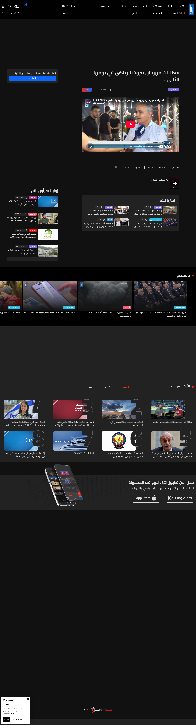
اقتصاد (110, 220)
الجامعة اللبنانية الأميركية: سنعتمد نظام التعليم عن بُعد (22, 252)
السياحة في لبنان (121, 6)
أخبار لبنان (158, 207)
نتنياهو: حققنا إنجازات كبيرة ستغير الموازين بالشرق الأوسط (23, 203)
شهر (90, 386)
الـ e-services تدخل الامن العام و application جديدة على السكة (49, 313)
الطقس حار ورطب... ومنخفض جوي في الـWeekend (126, 423)
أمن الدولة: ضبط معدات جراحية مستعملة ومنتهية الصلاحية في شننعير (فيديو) (125, 455)
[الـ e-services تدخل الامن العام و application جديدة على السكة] (50, 299)
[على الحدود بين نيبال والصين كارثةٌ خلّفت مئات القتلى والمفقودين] (105, 299)
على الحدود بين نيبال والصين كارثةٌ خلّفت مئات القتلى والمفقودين (109, 314)
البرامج (134, 13)
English (64, 13)
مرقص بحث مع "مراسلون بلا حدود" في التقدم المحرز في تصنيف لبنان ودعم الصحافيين (101, 212)
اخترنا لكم (167, 200)
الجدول (155, 13)
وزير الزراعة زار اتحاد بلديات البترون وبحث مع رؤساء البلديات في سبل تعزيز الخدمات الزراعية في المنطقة (147, 212)
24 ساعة (126, 386)
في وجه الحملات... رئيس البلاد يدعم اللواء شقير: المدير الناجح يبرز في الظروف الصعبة (148, 225)
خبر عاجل (33, 230)
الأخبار (182, 6)
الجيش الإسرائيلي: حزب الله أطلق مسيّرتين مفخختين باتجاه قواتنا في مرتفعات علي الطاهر (25, 423)
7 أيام (107, 386)
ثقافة (135, 6)
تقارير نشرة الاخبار (155, 220)
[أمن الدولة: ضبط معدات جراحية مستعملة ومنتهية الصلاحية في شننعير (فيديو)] (122, 444)
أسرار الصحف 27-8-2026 (83, 453)
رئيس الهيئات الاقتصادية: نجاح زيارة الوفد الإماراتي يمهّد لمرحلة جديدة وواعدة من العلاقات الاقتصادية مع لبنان (98, 225)
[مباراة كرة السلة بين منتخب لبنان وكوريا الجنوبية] (171, 413)
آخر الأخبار (171, 6)
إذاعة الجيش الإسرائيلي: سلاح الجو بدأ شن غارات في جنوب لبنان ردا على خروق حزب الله (25, 455)
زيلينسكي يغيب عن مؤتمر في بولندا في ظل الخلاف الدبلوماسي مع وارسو (22, 219)
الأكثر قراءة (180, 386)
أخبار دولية (32, 214)
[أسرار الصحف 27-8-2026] (73, 444)
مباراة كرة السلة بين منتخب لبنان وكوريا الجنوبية (172, 422)
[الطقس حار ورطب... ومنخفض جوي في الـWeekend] (122, 413)
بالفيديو (183, 275)
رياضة (145, 6)
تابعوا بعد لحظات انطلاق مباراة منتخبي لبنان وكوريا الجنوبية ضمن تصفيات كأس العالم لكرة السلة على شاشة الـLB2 (74, 423)
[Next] (3, 299)
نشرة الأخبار (157, 6)
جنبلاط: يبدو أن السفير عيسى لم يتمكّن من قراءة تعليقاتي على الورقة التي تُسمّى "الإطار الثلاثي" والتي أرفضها (172, 455)
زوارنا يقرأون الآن (44, 190)
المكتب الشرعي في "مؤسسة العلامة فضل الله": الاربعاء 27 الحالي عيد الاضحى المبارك (24, 235)
